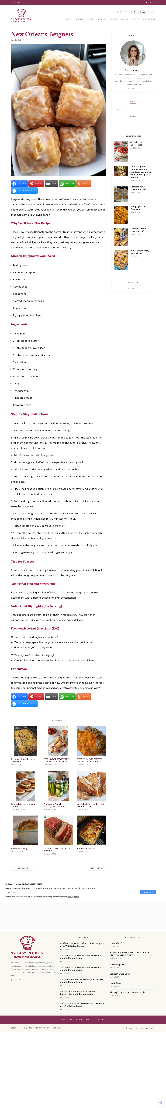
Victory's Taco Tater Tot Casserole (127, 992)
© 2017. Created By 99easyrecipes (140, 1028)
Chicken (80, 19)
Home (69, 19)
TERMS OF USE (25, 1028)
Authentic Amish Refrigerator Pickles (54, 805)
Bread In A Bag (19, 848)
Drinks (113, 19)
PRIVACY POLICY (42, 1028)
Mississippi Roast (118, 964)
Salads (125, 19)
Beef (91, 19)
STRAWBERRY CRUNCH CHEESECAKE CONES (57, 760)
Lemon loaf (115, 943)
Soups (136, 19)
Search (133, 116)
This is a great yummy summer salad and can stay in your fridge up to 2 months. (141, 172)
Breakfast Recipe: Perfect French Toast (90, 805)
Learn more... (133, 70)
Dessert (102, 19)
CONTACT (57, 1028)
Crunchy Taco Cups (120, 974)
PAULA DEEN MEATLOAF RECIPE (57, 849)
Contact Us (149, 19)
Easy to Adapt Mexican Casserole (23, 760)
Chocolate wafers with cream (23, 805)
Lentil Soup (115, 983)
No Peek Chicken (86, 848)
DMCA (13, 1028)
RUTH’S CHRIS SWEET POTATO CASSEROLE (89, 760)
